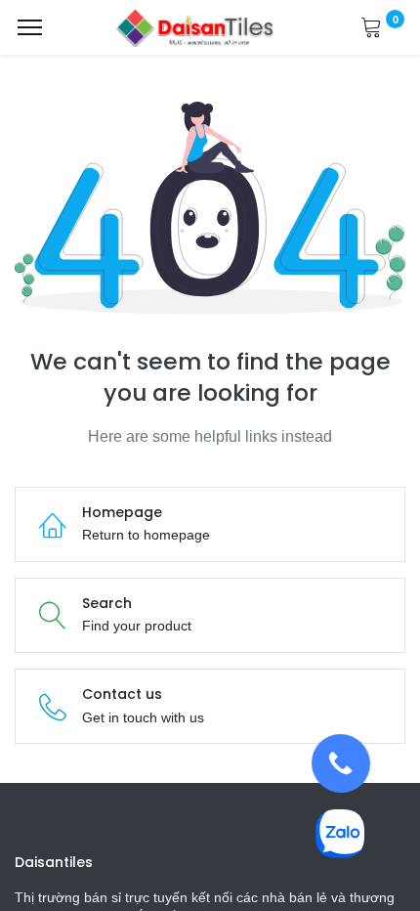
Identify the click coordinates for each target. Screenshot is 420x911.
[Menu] (30, 27)
